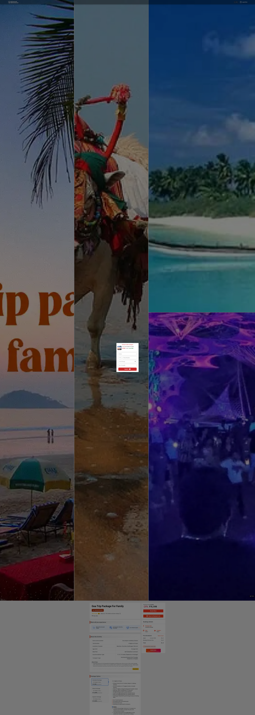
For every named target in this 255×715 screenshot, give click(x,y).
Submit (126, 369)
